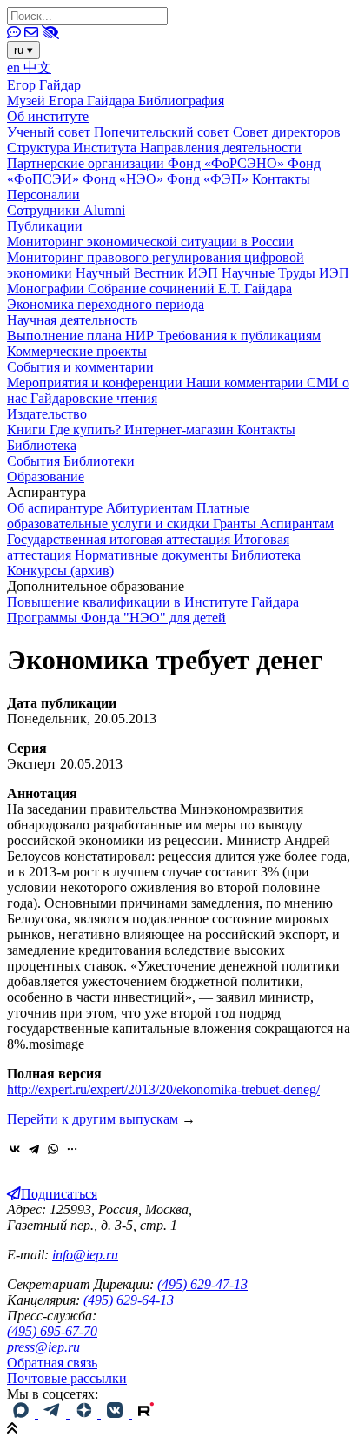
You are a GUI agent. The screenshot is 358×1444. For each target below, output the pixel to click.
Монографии (47, 288)
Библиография (181, 100)
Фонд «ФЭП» (209, 178)
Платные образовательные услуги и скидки (128, 515)
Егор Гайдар (44, 84)
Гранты (236, 523)
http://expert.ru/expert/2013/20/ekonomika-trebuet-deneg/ (163, 1089)
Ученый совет (50, 131)
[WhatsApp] (53, 1149)
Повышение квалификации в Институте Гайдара (153, 601)
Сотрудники (45, 210)
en (15, 67)
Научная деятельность (72, 319)
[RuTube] (146, 1413)
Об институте (48, 116)
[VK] (116, 1413)
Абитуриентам (151, 507)
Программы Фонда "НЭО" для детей (116, 617)
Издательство (47, 413)
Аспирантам (297, 523)
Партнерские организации (87, 163)
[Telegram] (34, 1149)
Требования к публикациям (239, 335)
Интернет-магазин (180, 429)
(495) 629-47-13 (202, 1284)
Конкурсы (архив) (60, 570)
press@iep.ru (43, 1347)
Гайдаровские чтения (93, 398)
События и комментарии (80, 366)
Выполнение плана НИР (82, 335)
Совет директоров (287, 131)
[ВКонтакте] (15, 1149)
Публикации (45, 225)
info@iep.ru (85, 1254)
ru (23, 50)
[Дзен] (85, 1413)
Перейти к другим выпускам (92, 1119)
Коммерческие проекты (77, 351)
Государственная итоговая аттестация (120, 539)
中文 (37, 67)
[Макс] (22, 1413)
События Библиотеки (71, 460)
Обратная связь (52, 1362)
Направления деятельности (221, 147)
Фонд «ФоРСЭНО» (228, 163)
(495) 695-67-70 (52, 1331)
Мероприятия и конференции (96, 382)
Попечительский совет (163, 131)
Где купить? (87, 429)
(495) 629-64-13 (128, 1300)
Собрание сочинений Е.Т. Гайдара (190, 288)
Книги (28, 429)
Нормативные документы (153, 554)
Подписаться (59, 1193)
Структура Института (73, 147)
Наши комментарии (246, 382)
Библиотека (41, 445)
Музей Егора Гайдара (72, 100)
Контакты (281, 178)
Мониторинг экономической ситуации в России (150, 241)
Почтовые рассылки (67, 1378)
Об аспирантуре (56, 507)
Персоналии (43, 194)
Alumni (104, 210)
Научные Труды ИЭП (285, 272)
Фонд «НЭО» (125, 178)
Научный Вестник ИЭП (149, 272)
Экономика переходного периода (105, 304)
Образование (45, 476)
